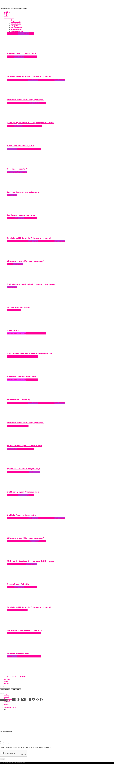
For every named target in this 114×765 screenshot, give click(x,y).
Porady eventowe (9, 18)
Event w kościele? (13, 330)
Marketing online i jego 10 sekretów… (20, 307)
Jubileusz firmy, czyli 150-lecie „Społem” (20, 146)
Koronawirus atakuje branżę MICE (18, 653)
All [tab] (11, 20)
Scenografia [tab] (14, 26)
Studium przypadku (32, 356)
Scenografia (17, 310)
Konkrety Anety (19, 103)
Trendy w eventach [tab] (16, 30)
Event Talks (7, 12)
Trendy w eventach (23, 33)
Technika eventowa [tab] (16, 28)
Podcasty (10, 33)
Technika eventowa (49, 80)
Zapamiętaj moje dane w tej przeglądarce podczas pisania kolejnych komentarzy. (26, 747)
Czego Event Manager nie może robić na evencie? (23, 192)
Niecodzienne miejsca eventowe (16, 333)
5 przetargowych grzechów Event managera (21, 215)
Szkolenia (6, 16)
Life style (17, 564)
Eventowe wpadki (18, 126)
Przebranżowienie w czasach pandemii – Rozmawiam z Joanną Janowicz (31, 284)
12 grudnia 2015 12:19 (10, 708)
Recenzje (40, 80)
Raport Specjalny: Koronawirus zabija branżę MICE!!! (24, 630)
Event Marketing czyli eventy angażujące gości (23, 492)
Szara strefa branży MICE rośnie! (18, 584)
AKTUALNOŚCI (11, 103)
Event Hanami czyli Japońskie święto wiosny (21, 376)
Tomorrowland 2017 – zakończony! (18, 399)
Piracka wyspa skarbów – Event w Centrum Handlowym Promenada (29, 353)
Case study (10, 80)
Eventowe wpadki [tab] (15, 22)
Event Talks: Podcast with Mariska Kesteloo (22, 53)
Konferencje (10, 56)
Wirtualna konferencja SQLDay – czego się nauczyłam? (25, 99)
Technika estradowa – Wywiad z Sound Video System (24, 445)
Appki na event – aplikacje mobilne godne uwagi (23, 469)
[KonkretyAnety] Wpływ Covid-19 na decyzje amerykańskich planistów (30, 123)
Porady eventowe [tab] (16, 24)
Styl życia (6, 14)
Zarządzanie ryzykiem (30, 56)
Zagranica (43, 103)
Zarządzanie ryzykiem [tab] (17, 32)
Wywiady (31, 33)
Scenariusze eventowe (35, 126)
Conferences (17, 80)
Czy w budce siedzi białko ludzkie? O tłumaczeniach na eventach (29, 76)
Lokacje (6, 681)
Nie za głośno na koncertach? (17, 169)
